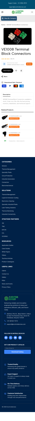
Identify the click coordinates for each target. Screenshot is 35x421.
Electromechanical (7, 185)
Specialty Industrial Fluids (9, 204)
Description (6, 94)
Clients (4, 270)
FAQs (3, 280)
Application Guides (7, 245)
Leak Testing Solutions (9, 207)
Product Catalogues (8, 261)
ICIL (3, 233)
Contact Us (5, 274)
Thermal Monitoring (8, 211)
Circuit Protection (7, 175)
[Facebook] (6, 337)
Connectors (5, 182)
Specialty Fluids (6, 172)
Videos (4, 255)
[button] (16, 71)
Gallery (4, 277)
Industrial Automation (8, 179)
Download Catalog (17, 352)
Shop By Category (10, 18)
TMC (3, 226)
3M (3, 223)
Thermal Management (8, 169)
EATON (4, 230)
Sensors (4, 166)
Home (3, 25)
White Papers (6, 252)
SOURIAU (5, 236)
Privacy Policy (6, 287)
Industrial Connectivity (8, 214)
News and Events (7, 284)
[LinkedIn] (20, 337)
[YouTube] (15, 337)
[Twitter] (10, 337)
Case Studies (6, 248)
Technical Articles (7, 258)
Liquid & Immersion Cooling (10, 198)
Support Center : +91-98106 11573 (17, 3)
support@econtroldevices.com (17, 7)
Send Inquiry (7, 70)
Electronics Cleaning (8, 201)
